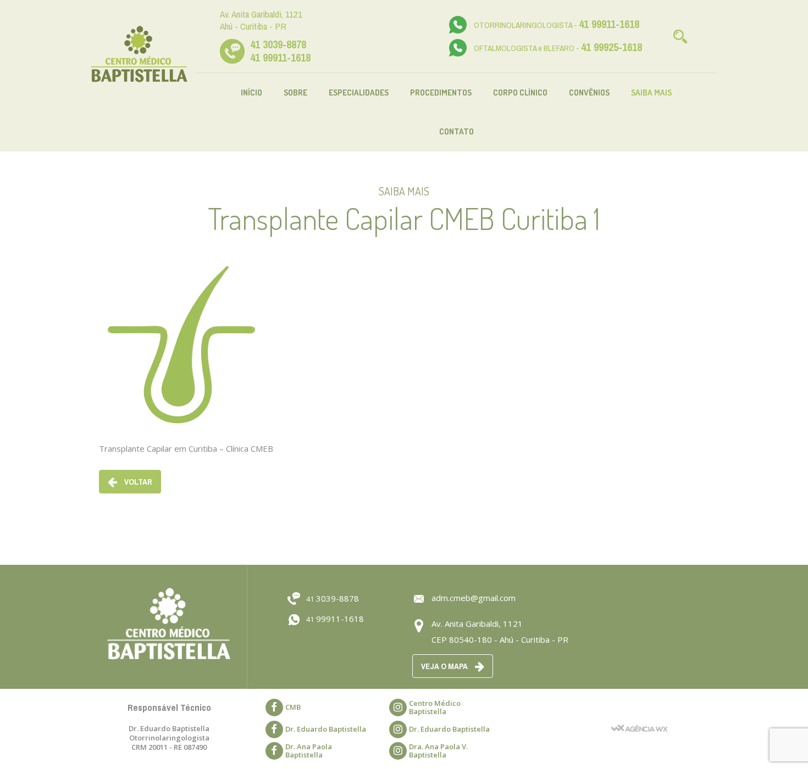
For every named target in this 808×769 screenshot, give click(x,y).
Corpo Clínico (520, 92)
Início (251, 92)
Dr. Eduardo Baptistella (325, 729)
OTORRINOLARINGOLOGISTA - (556, 25)
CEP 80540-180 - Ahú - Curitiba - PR (499, 639)
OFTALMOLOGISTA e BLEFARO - (558, 48)
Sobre (295, 92)
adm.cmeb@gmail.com (473, 597)
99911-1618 (335, 618)
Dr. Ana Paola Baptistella (308, 751)
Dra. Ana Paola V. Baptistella (438, 751)
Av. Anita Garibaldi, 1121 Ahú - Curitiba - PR (261, 20)
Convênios (589, 92)
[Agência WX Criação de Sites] (639, 714)
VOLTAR (137, 481)
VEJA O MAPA (445, 666)
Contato (456, 131)
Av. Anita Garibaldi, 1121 (477, 623)
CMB (293, 707)
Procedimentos (441, 92)
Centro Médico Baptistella (435, 707)
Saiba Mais (651, 92)
